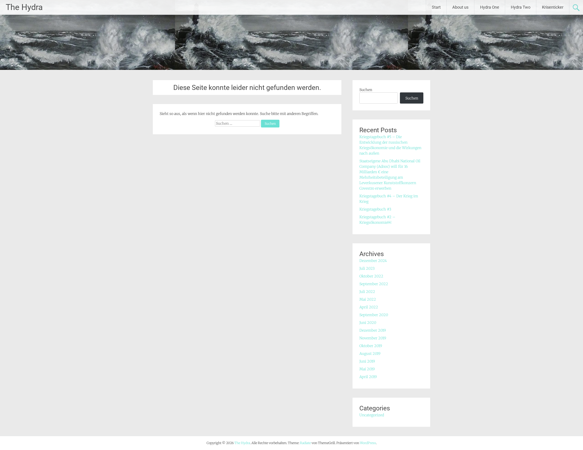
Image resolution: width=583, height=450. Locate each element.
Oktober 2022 (371, 276)
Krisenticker (552, 7)
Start (436, 7)
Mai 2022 (367, 299)
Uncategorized (371, 415)
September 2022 (373, 284)
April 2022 (368, 307)
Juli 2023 (367, 268)
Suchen (365, 89)
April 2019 (368, 376)
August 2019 (370, 353)
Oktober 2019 (370, 345)
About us (460, 7)
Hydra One (489, 7)
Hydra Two (520, 7)
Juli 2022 (367, 291)
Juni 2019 (367, 361)
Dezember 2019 (372, 330)
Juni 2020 (367, 322)
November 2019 (372, 338)
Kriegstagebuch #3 (375, 209)
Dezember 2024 (373, 260)
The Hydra (24, 7)
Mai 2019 (367, 369)
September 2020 (373, 315)
